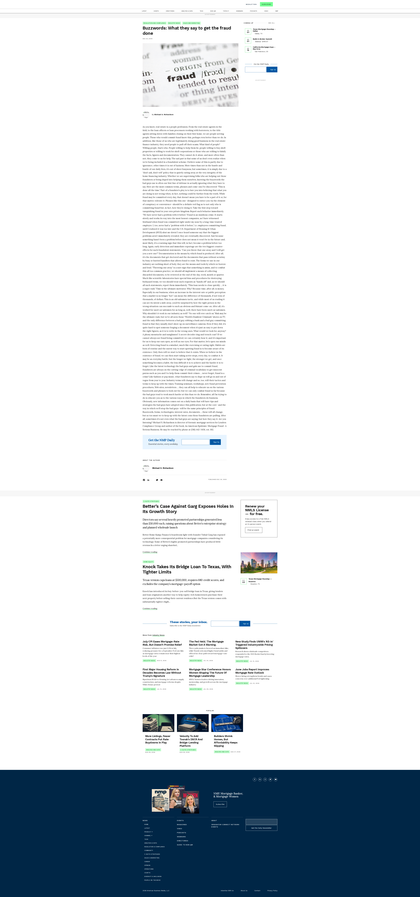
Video (266, 11)
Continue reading (150, 552)
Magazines (182, 824)
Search (275, 5)
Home (146, 824)
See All (271, 23)
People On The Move (152, 880)
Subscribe (266, 4)
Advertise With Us (227, 890)
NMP (276, 11)
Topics (225, 11)
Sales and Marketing (191, 23)
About (214, 820)
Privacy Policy (272, 890)
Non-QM (213, 11)
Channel (147, 835)
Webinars (239, 11)
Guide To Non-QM (185, 845)
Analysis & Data (187, 11)
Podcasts (253, 11)
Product (148, 832)
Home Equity (148, 562)
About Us (244, 890)
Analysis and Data (153, 750)
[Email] (161, 480)
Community (148, 850)
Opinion (147, 865)
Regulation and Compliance (155, 23)
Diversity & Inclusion (152, 876)
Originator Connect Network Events (225, 826)
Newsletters (251, 4)
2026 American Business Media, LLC (156, 890)
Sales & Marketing (151, 858)
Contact (257, 890)
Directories (170, 11)
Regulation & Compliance (154, 846)
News (145, 820)
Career (147, 861)
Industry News (174, 23)
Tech (201, 11)
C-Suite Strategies (151, 501)
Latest (144, 11)
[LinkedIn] (148, 480)
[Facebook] (144, 480)
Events (156, 11)
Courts (147, 872)
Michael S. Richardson (163, 114)
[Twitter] (157, 480)
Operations (149, 869)
